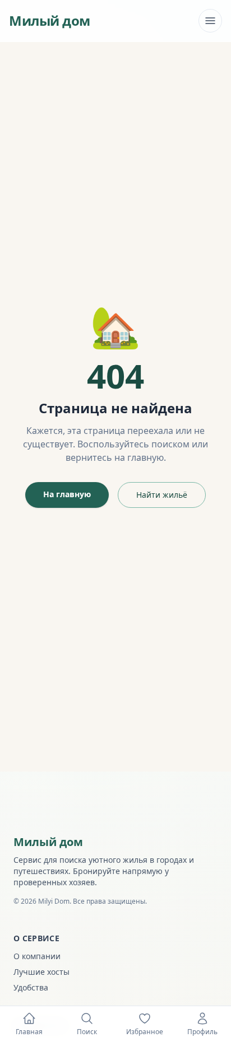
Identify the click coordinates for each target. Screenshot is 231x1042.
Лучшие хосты (41, 971)
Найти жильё (161, 494)
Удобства (30, 987)
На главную (67, 494)
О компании (37, 956)
